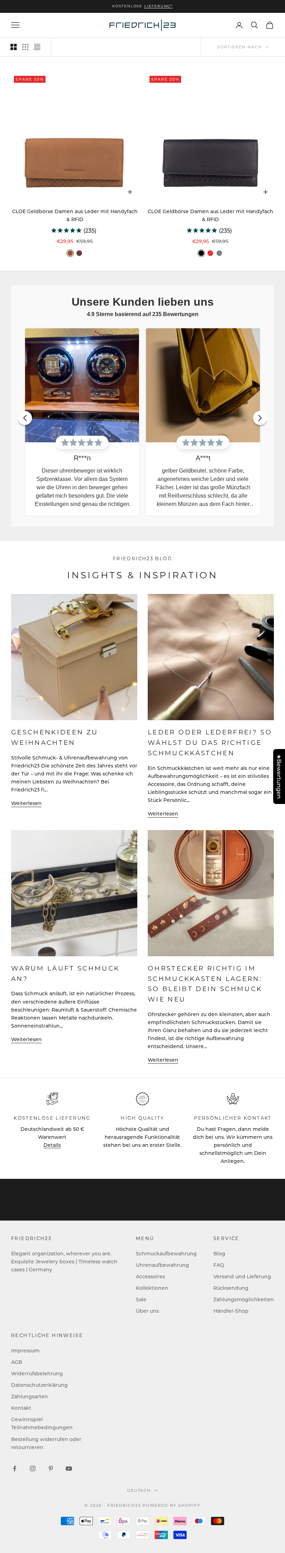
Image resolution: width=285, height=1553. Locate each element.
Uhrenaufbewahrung (162, 1265)
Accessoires (150, 1276)
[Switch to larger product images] (13, 47)
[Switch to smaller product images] (25, 47)
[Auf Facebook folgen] (14, 1468)
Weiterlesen (26, 803)
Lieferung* (158, 6)
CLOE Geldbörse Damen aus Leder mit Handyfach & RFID (75, 215)
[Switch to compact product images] (37, 47)
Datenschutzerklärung (39, 1385)
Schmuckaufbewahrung (166, 1253)
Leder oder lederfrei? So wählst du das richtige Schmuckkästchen (210, 742)
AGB (16, 1362)
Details (52, 1145)
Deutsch (139, 1490)
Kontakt (21, 1408)
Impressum (25, 1350)
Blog (219, 1253)
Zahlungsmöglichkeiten (243, 1299)
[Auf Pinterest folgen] (50, 1468)
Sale (141, 1299)
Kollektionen (152, 1288)
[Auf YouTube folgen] (68, 1468)
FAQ (218, 1265)
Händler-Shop (231, 1310)
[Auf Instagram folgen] (32, 1468)
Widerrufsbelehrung (37, 1373)
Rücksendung (231, 1288)
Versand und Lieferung (242, 1276)
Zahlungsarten (29, 1396)
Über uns (147, 1310)
